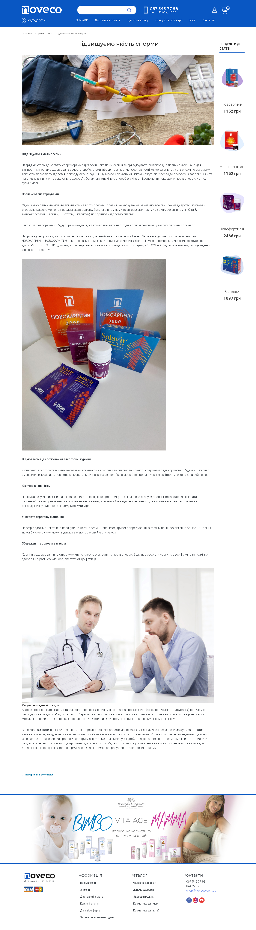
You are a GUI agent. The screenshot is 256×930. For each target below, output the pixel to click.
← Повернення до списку (37, 774)
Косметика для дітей (146, 910)
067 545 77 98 (164, 10)
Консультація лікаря (168, 20)
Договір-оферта (90, 910)
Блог (192, 20)
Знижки (85, 889)
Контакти (208, 20)
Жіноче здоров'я (143, 889)
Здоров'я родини (143, 896)
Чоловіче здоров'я (144, 882)
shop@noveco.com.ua (201, 890)
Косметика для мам (145, 903)
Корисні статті (89, 903)
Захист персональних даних (98, 917)
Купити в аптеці (137, 20)
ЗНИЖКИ (82, 20)
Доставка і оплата (107, 20)
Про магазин (88, 882)
